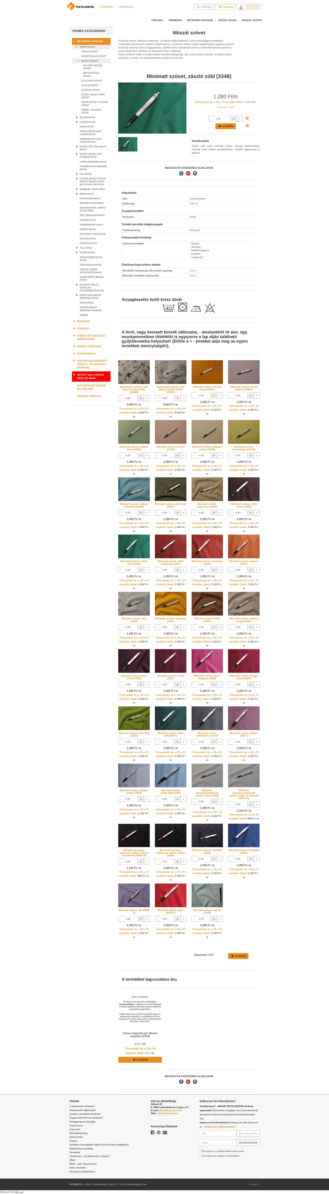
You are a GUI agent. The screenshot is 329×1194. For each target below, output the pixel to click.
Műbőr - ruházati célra (91, 111)
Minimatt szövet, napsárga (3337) (170, 619)
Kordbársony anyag (91, 225)
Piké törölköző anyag (92, 215)
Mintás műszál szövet (91, 74)
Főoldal (157, 20)
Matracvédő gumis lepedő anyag (90, 132)
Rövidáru (83, 321)
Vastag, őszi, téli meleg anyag (93, 148)
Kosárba (228, 126)
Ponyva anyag (86, 353)
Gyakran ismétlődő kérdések (84, 1114)
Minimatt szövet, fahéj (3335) (207, 619)
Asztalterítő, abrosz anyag (92, 278)
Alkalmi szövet (90, 85)
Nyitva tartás (76, 1137)
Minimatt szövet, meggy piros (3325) (244, 677)
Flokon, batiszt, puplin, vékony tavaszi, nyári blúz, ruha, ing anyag (93, 181)
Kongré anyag (88, 220)
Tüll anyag (86, 248)
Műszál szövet (252, 20)
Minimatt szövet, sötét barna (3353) (244, 505)
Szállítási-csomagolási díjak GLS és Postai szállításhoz (99, 1144)
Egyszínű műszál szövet (92, 67)
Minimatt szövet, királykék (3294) (244, 851)
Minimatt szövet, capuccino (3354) (207, 505)
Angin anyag (87, 127)
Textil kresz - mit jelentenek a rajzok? (89, 1156)
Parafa (84, 315)
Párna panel (87, 303)
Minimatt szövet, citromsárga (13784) (243, 448)
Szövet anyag (227, 20)
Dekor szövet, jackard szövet (94, 103)
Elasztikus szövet (91, 81)
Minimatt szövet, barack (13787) (171, 448)
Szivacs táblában (89, 346)
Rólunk (73, 1140)
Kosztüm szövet (90, 90)
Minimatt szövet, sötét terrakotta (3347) (171, 562)
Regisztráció (253, 8)
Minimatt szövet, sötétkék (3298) (207, 851)
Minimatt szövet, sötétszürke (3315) (207, 734)
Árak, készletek (77, 1167)
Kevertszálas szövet (93, 56)
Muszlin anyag (88, 238)
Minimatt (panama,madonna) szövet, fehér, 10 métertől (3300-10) (244, 794)
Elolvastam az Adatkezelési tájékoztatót (223, 1151)
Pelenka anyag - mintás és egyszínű (93, 209)
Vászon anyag (87, 122)
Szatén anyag (87, 252)
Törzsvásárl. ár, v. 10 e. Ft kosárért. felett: (219, 102)
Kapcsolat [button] (126, 6)
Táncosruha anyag (90, 265)
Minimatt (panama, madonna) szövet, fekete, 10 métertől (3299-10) (134, 853)
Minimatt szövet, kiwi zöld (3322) (134, 734)
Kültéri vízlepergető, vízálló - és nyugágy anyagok (92, 364)
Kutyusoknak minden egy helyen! (91, 387)
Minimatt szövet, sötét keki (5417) (170, 505)
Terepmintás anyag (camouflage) (91, 140)
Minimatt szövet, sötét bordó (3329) (134, 677)
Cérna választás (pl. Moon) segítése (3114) (140, 1035)
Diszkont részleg (89, 396)
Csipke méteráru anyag (93, 162)
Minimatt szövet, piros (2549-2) (171, 911)
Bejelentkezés (252, 6)
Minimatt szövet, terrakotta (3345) (207, 562)
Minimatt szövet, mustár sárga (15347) (207, 388)
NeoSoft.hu (254, 1184)
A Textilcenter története (81, 1106)
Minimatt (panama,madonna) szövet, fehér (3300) (207, 793)
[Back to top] (318, 1183)
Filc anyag (86, 174)
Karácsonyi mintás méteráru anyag (90, 296)
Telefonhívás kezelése (81, 1148)
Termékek (105, 6)
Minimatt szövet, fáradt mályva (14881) (243, 388)
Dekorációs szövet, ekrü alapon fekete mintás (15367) (171, 389)
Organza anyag (88, 243)
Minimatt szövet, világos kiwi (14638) (134, 448)
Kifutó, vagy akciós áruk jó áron (90, 376)
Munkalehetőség (78, 1133)
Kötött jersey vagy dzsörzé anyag (91, 155)
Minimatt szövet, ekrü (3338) (134, 619)
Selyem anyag (87, 117)
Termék (228, 7)
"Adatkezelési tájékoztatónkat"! (219, 1126)
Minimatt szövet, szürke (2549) (207, 911)
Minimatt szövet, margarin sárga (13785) (207, 448)
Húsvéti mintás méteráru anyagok (91, 309)
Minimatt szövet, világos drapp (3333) (244, 619)
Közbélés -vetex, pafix (92, 189)
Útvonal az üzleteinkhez (82, 1171)
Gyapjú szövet (89, 51)
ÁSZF (72, 1160)
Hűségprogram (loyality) (82, 1121)
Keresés (205, 6)
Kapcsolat (74, 1129)
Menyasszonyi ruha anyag (91, 258)
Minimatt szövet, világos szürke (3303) (134, 791)
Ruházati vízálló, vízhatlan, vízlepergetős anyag (92, 288)
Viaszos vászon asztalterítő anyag (91, 271)
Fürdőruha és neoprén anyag (93, 168)
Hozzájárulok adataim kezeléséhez (221, 1155)
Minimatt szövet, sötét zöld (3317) (171, 734)
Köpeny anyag (88, 229)
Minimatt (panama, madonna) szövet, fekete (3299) (170, 853)
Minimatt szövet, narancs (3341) (244, 562)
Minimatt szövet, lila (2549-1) (134, 911)
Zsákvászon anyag (90, 198)
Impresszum (76, 1125)
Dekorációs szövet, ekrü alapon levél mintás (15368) (134, 389)
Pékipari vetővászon (91, 203)
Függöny (83, 328)
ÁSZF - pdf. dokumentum (83, 1163)
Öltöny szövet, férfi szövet (93, 96)
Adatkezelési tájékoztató (82, 1110)
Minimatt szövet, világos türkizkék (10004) (134, 505)
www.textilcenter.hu (167, 1113)
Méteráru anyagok (200, 20)
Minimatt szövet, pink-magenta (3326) (207, 677)
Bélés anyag (87, 194)
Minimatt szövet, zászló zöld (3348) (134, 562)
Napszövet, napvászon (93, 234)
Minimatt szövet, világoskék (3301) (170, 791)
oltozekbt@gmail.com (170, 1110)
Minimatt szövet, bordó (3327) (170, 677)
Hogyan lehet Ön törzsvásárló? (86, 1117)
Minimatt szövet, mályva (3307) (244, 734)
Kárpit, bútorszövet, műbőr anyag (91, 337)
